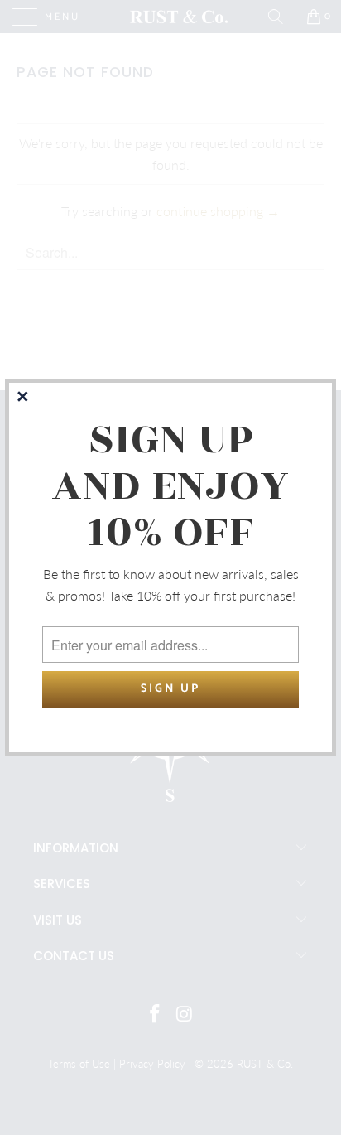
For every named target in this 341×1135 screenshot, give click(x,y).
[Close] (24, 398)
